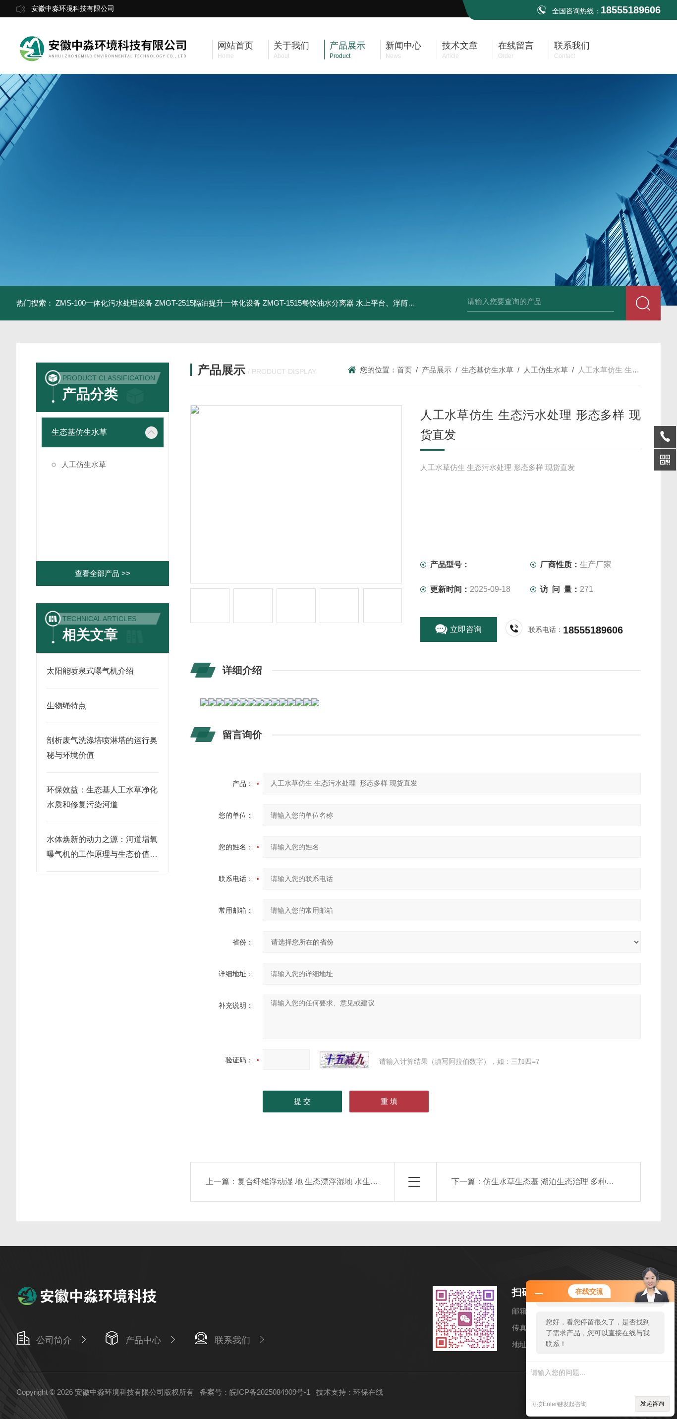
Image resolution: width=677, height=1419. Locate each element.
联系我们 (232, 1340)
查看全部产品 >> (102, 573)
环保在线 (368, 1392)
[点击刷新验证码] (344, 1059)
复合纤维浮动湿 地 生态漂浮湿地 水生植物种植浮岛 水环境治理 (348, 1181)
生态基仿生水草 (79, 432)
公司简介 (54, 1340)
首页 (404, 370)
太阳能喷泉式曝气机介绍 (90, 671)
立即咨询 (466, 629)
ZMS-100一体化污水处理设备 (104, 303)
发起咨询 (652, 1403)
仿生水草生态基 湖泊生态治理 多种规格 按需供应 (569, 1181)
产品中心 (143, 1340)
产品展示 (436, 370)
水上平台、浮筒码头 (389, 303)
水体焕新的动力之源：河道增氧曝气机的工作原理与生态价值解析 (102, 854)
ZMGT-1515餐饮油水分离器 (308, 303)
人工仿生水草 (83, 464)
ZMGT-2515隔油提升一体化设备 (208, 303)
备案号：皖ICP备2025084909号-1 (255, 1392)
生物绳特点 (66, 705)
